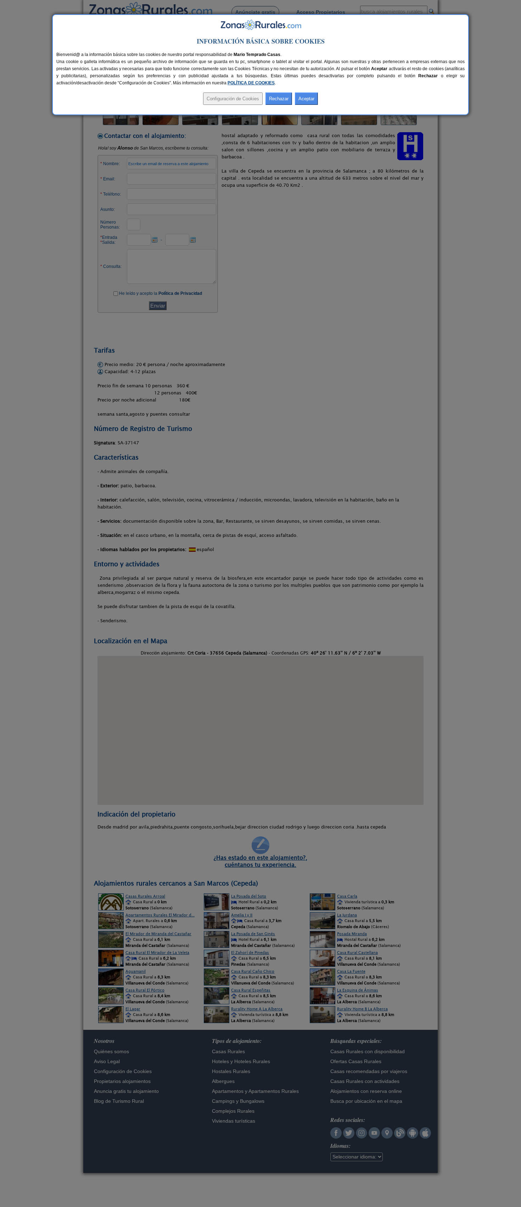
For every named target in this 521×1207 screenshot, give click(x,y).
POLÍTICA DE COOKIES (251, 82)
